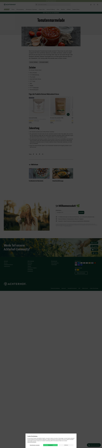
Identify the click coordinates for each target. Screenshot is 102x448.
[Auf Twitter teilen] (36, 154)
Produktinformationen (8, 264)
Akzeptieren (50, 445)
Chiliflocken (36, 87)
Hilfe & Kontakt (31, 261)
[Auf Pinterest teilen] (39, 154)
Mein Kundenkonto (55, 263)
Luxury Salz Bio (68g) (33, 117)
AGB (61, 225)
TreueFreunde (54, 264)
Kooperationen (7, 266)
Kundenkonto (30, 271)
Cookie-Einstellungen (94, 288)
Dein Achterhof (54, 261)
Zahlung (29, 266)
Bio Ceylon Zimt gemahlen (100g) (56, 117)
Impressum (63, 288)
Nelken (31, 85)
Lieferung (29, 264)
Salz (34, 81)
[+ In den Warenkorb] (68, 114)
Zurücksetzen (67, 4)
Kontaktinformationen (72, 288)
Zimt (31, 83)
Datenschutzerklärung (31, 442)
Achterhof (6, 261)
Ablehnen (66, 445)
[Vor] (71, 110)
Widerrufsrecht (85, 288)
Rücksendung (30, 269)
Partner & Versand (78, 267)
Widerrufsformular (81, 273)
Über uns (5, 263)
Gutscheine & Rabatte (32, 267)
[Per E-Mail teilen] (42, 154)
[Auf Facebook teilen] (33, 154)
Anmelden (81, 212)
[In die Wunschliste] (47, 98)
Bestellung (30, 263)
